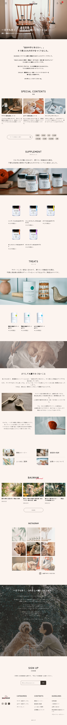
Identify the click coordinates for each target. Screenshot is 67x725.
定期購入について (39, 710)
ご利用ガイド (55, 704)
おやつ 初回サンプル (23, 704)
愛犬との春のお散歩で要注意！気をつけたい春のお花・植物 (33, 499)
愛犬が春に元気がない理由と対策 (11, 498)
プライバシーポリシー (58, 714)
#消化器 (38, 139)
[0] (61, 3)
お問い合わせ (55, 707)
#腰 (57, 139)
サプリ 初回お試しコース (8, 116)
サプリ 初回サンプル (23, 701)
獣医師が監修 (38, 704)
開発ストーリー (38, 701)
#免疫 (43, 135)
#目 (49, 135)
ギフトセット (20, 707)
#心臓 (54, 135)
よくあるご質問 (38, 707)
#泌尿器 (51, 139)
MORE (33, 510)
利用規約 (54, 701)
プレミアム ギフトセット (52, 116)
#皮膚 (44, 139)
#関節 (37, 135)
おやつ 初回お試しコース (30, 116)
